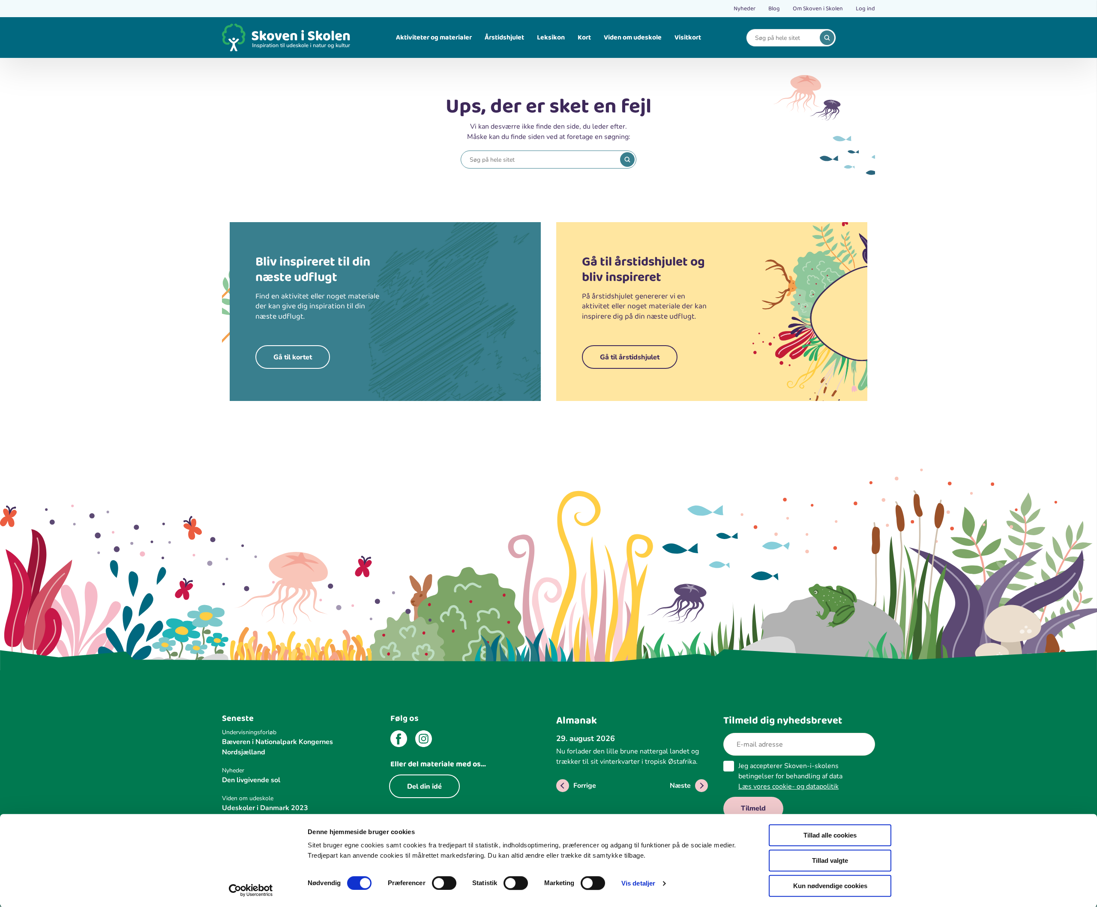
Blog (774, 8)
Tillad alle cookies (830, 835)
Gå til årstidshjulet (629, 357)
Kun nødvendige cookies (830, 885)
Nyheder (744, 8)
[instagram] (423, 740)
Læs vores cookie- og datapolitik (788, 786)
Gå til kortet (292, 357)
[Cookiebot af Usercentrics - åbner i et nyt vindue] (250, 890)
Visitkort (687, 37)
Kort (584, 37)
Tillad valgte (830, 860)
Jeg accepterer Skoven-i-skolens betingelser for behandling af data (790, 776)
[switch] (444, 883)
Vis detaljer (638, 883)
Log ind (865, 8)
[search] (827, 37)
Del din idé (424, 786)
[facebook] (398, 740)
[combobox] (784, 38)
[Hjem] (286, 37)
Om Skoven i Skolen (818, 8)
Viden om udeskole (633, 37)
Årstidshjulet (504, 37)
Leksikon (551, 37)
